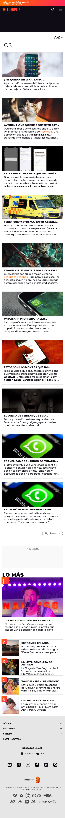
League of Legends (16, 277)
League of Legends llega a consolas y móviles (31, 271)
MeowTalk (46, 131)
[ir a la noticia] (32, 64)
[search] (52, 9)
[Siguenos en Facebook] (37, 766)
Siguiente (51, 533)
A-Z (57, 37)
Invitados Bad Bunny (12, 4)
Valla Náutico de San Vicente (16, 2)
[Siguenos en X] (46, 766)
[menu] (60, 8)
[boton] (47, 723)
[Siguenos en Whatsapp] (55, 766)
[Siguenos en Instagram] (28, 766)
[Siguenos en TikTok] (19, 766)
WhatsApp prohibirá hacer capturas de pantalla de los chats (30, 320)
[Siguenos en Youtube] (10, 766)
